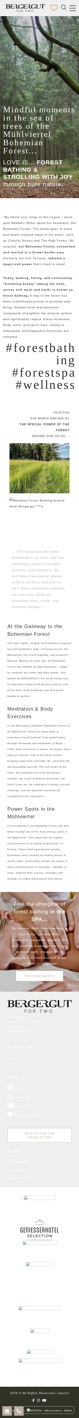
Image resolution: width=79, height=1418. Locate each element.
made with (17, 1410)
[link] (39, 1207)
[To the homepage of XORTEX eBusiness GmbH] (39, 1006)
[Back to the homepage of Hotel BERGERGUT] (25, 8)
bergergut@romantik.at (22, 1031)
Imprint (63, 1393)
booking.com (17, 1178)
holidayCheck (18, 1162)
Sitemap (13, 1058)
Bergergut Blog (26, 1115)
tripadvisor (15, 1170)
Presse (12, 1067)
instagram (21, 1097)
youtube (21, 1106)
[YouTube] (44, 1400)
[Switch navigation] (73, 8)
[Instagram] (38, 1400)
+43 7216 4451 (16, 1026)
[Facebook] (33, 1400)
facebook (21, 1088)
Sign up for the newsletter (39, 1135)
